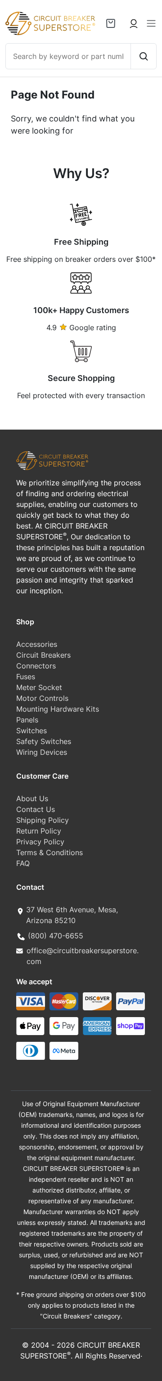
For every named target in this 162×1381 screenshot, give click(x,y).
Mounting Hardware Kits (57, 708)
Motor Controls (42, 698)
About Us (32, 798)
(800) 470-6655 (55, 935)
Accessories (36, 644)
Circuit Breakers (43, 654)
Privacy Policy (40, 841)
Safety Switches (43, 741)
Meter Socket (39, 687)
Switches (31, 730)
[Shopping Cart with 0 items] (111, 23)
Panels (27, 719)
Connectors (36, 665)
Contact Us (35, 809)
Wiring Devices (41, 752)
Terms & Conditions (49, 852)
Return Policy (38, 830)
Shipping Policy (42, 820)
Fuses (25, 676)
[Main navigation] (151, 23)
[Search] (143, 56)
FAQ (23, 863)
